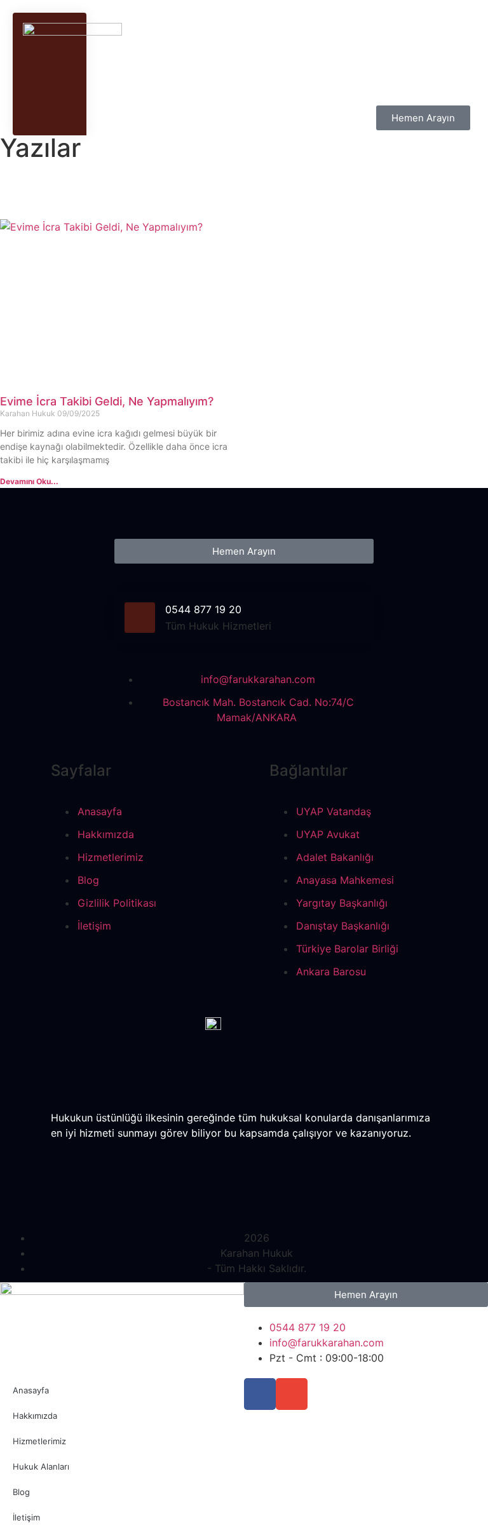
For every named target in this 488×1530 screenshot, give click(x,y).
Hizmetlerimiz (39, 1441)
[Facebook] (244, 1158)
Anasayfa (31, 1390)
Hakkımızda (35, 1416)
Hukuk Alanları (41, 1466)
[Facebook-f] (260, 1394)
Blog (21, 1492)
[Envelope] (292, 1394)
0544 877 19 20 (203, 609)
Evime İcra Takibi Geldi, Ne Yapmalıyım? (107, 401)
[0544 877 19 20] (140, 617)
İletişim (26, 1517)
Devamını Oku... (29, 481)
